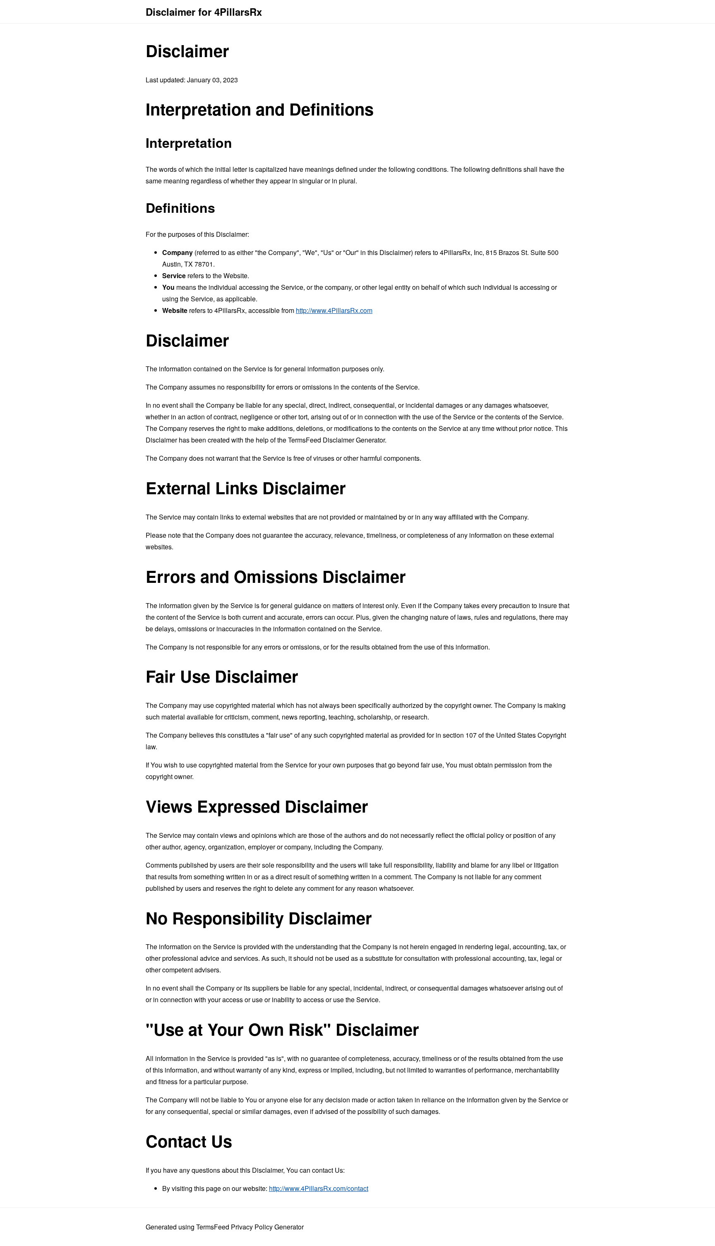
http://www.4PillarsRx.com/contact (318, 1188)
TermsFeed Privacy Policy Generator (250, 1227)
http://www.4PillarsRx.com (334, 310)
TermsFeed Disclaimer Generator (336, 440)
